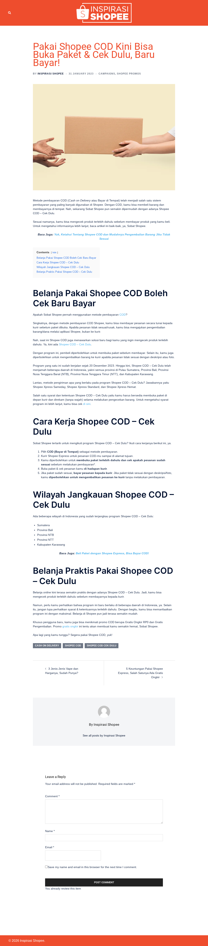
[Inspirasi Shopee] (104, 12)
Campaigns (107, 73)
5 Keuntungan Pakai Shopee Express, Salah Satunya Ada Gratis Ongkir (140, 673)
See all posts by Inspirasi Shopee (104, 735)
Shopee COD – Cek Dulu (75, 344)
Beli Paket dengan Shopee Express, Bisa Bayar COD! (112, 553)
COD (122, 314)
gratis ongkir (70, 626)
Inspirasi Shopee (51, 73)
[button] (9, 12)
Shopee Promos (129, 73)
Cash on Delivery (47, 645)
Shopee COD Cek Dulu (101, 645)
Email (49, 847)
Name (50, 831)
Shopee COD (73, 645)
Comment (52, 796)
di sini (86, 403)
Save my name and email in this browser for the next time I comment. (92, 867)
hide (54, 252)
